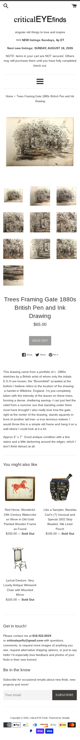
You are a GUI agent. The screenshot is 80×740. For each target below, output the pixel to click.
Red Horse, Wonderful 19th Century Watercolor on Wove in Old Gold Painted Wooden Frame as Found (20, 519)
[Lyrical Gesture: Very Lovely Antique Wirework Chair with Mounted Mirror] (20, 559)
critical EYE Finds (39, 718)
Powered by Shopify (59, 718)
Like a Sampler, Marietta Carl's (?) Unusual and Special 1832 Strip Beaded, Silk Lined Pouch (60, 519)
